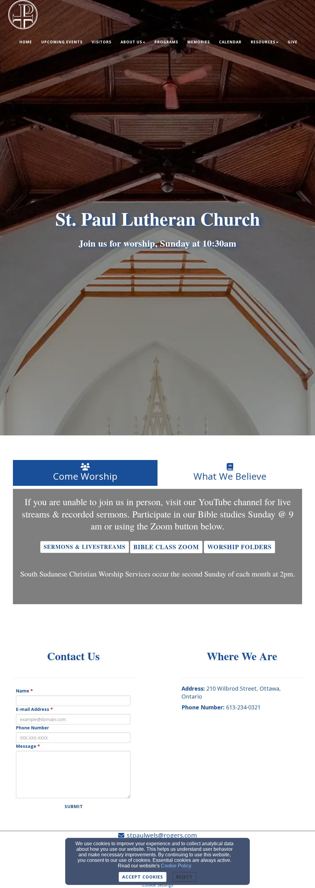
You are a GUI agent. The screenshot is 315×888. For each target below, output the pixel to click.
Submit (74, 806)
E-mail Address (32, 709)
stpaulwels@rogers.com (162, 835)
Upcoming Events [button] (61, 42)
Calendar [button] (230, 42)
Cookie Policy (176, 865)
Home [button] (25, 42)
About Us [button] (131, 42)
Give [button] (292, 42)
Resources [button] (263, 42)
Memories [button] (198, 42)
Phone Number (32, 728)
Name (22, 691)
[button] (84, 547)
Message (26, 746)
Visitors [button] (101, 42)
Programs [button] (166, 42)
